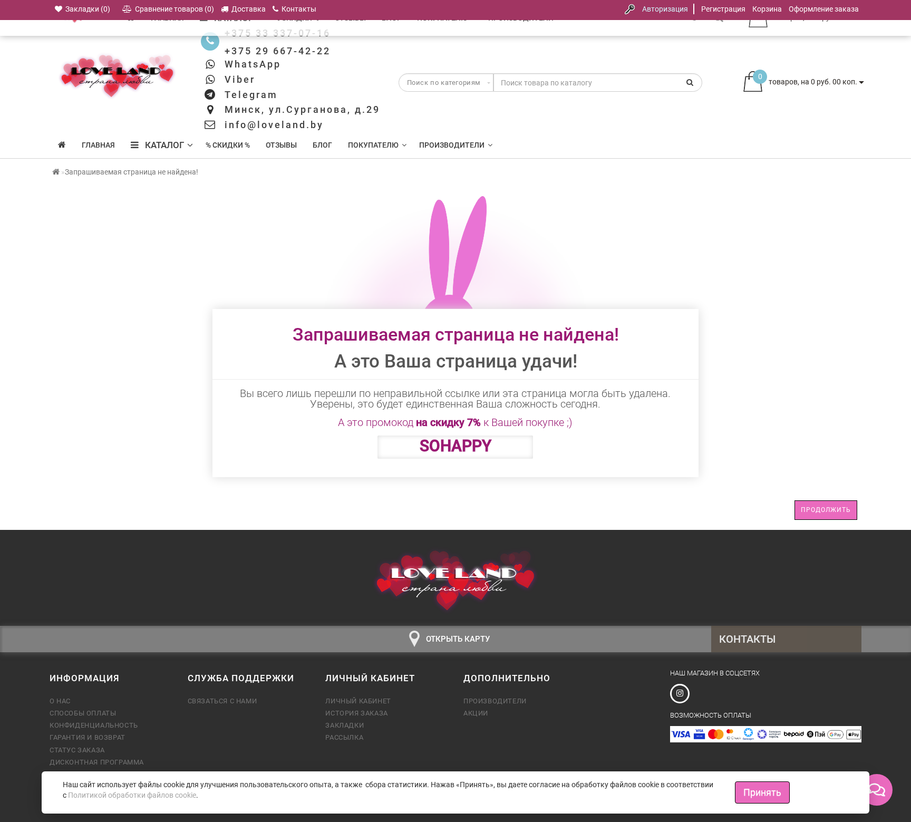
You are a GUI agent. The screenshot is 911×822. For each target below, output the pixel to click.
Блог (322, 145)
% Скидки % (228, 145)
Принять (762, 792)
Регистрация (723, 9)
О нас (60, 701)
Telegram (251, 94)
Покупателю (373, 145)
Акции (475, 713)
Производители (451, 145)
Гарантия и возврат (87, 737)
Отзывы (281, 145)
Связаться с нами (222, 701)
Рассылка (344, 737)
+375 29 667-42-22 (278, 50)
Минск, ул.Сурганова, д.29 (302, 109)
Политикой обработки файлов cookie (132, 795)
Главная (98, 145)
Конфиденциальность (94, 725)
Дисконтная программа (97, 762)
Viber (240, 79)
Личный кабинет (358, 701)
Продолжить (826, 510)
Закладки (344, 725)
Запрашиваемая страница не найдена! (131, 172)
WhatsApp (253, 64)
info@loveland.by (274, 124)
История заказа (356, 713)
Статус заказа (77, 750)
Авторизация (665, 9)
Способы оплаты (83, 713)
